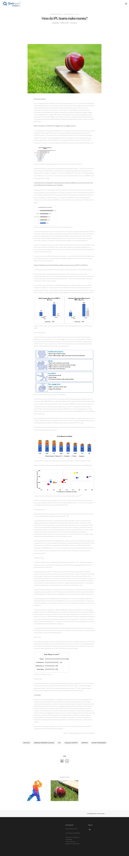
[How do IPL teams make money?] (62, 761)
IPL (59, 743)
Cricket (26, 743)
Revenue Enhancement (69, 14)
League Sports (71, 743)
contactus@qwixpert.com (72, 828)
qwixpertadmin (55, 22)
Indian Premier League (44, 743)
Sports (77, 14)
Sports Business (99, 743)
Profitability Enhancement (56, 14)
